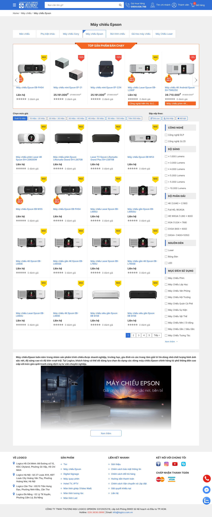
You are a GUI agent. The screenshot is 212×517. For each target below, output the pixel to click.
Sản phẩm (67, 457)
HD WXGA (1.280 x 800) (180, 216)
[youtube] (175, 463)
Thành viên (183, 4)
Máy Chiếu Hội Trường (179, 297)
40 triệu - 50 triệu (96, 118)
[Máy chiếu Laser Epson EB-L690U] (105, 191)
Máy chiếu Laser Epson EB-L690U (104, 210)
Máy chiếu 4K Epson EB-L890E (65, 314)
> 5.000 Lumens (176, 181)
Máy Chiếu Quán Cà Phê (180, 303)
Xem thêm (170, 341)
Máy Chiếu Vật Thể (177, 316)
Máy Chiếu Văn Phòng (179, 290)
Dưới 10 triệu (20, 118)
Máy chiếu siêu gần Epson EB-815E (141, 314)
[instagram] (166, 463)
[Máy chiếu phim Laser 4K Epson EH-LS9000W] (31, 138)
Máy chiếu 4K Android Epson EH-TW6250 (180, 88)
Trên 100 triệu (134, 118)
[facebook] (158, 463)
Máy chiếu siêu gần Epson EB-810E (103, 314)
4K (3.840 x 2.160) (177, 203)
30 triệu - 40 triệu (76, 118)
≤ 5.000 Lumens (176, 175)
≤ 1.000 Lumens (176, 156)
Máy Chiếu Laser (164, 33)
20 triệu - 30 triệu (56, 118)
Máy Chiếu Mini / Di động (180, 322)
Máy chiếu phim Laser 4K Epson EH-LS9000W (29, 158)
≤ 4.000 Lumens (176, 169)
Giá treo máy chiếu (140, 33)
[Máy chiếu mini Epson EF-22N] (106, 69)
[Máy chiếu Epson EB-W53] (143, 138)
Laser (171, 250)
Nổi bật (182, 118)
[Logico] (28, 5)
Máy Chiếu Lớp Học (178, 284)
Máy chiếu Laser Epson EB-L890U (30, 314)
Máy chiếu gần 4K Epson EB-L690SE (68, 262)
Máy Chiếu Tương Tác (179, 335)
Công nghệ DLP (176, 135)
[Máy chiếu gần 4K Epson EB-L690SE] (68, 243)
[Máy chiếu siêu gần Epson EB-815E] (143, 295)
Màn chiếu (24, 33)
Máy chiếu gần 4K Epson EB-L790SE (142, 262)
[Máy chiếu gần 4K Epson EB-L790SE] (143, 243)
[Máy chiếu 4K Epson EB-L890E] (68, 295)
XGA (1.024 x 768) (177, 222)
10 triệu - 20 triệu (37, 118)
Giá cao (156, 118)
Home (16, 13)
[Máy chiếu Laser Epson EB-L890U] (31, 295)
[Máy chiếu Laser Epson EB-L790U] (105, 243)
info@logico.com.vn (122, 512)
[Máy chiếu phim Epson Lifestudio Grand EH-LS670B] (68, 138)
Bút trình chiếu (117, 33)
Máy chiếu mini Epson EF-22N (106, 87)
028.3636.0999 (95, 512)
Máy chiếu (26, 13)
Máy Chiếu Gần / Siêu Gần (181, 329)
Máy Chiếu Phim (176, 278)
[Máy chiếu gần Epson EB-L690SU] (143, 191)
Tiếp (156, 335)
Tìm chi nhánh (163, 4)
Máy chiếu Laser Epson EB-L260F (142, 88)
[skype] (183, 463)
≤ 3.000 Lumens (176, 162)
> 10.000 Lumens (177, 188)
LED (170, 263)
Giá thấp (169, 118)
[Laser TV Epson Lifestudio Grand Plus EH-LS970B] (105, 138)
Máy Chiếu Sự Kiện (177, 310)
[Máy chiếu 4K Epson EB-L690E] (31, 243)
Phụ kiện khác (48, 33)
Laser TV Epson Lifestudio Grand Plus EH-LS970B (103, 158)
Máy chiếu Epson (94, 33)
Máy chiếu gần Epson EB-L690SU (141, 210)
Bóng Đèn (173, 256)
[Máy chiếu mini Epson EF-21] (69, 69)
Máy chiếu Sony (71, 33)
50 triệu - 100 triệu (116, 118)
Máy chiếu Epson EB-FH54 (30, 87)
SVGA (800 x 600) (177, 228)
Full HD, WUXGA (176, 209)
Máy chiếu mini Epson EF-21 (68, 87)
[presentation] (16, 80)
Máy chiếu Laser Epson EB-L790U (104, 262)
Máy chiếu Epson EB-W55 (29, 209)
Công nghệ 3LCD (177, 141)
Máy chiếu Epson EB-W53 (141, 157)
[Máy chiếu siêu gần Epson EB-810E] (105, 295)
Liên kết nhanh (118, 457)
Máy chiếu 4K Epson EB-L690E (28, 262)
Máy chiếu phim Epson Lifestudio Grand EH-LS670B (68, 158)
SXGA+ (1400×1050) (178, 235)
